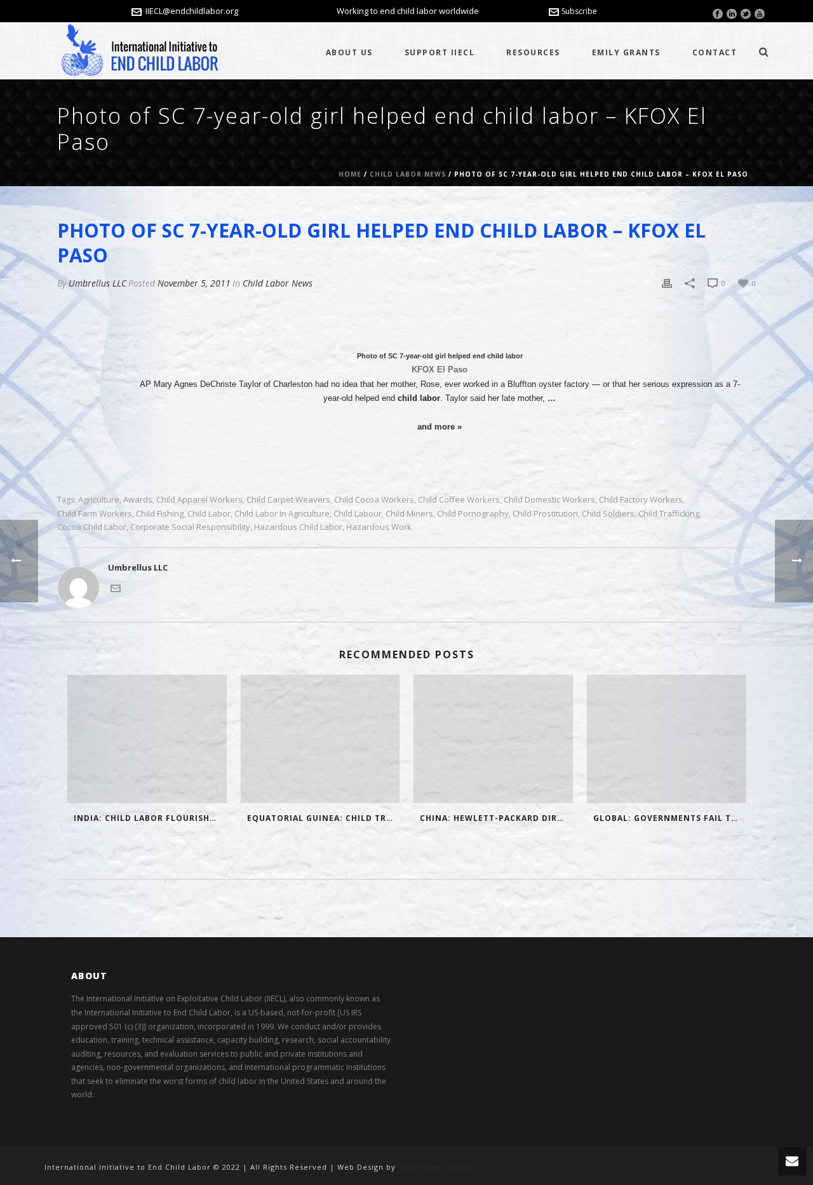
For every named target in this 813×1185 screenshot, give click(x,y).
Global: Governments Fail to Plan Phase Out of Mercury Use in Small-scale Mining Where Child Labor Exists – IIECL (669, 818)
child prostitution (545, 514)
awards (137, 500)
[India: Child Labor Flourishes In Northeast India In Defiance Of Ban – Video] (147, 738)
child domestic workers (549, 500)
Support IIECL (440, 52)
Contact (714, 52)
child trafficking (668, 514)
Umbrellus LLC (97, 283)
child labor (209, 514)
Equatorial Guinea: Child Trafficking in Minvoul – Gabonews (323, 818)
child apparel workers (199, 500)
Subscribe (579, 11)
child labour (357, 514)
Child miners (409, 514)
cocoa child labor (91, 527)
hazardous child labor (298, 527)
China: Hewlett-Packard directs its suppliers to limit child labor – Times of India (496, 818)
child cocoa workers (374, 500)
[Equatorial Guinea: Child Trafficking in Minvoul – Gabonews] (320, 738)
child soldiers (608, 514)
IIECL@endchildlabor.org (191, 11)
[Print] (667, 283)
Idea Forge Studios (435, 1167)
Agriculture (98, 500)
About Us (349, 52)
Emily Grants (626, 52)
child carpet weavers (288, 500)
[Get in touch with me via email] (116, 587)
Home (350, 174)
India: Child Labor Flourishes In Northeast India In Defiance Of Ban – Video (150, 818)
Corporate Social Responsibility (190, 527)
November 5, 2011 (194, 283)
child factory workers (641, 500)
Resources (533, 52)
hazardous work (379, 527)
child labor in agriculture (282, 514)
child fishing (160, 514)
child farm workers (94, 514)
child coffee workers (459, 500)
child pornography (473, 514)
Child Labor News (408, 174)
